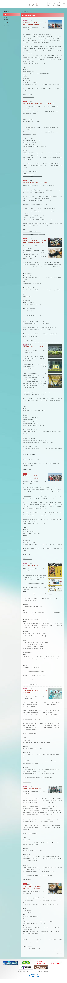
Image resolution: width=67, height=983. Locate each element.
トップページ (23, 11)
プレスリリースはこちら (28, 97)
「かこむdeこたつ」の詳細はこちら (31, 948)
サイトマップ (23, 980)
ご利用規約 (4, 980)
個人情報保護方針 (10, 980)
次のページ (59, 953)
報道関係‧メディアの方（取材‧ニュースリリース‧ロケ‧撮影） (33, 971)
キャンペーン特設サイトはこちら (30, 172)
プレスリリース (26, 555)
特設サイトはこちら (27, 95)
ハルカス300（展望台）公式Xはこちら (32, 232)
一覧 (5, 14)
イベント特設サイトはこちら (29, 340)
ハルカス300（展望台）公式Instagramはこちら (34, 234)
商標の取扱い (17, 980)
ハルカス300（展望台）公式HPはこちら (32, 176)
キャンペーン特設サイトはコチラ (30, 684)
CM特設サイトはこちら (28, 174)
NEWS (5, 17)
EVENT (6, 22)
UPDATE (6, 25)
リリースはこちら (27, 469)
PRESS (6, 20)
